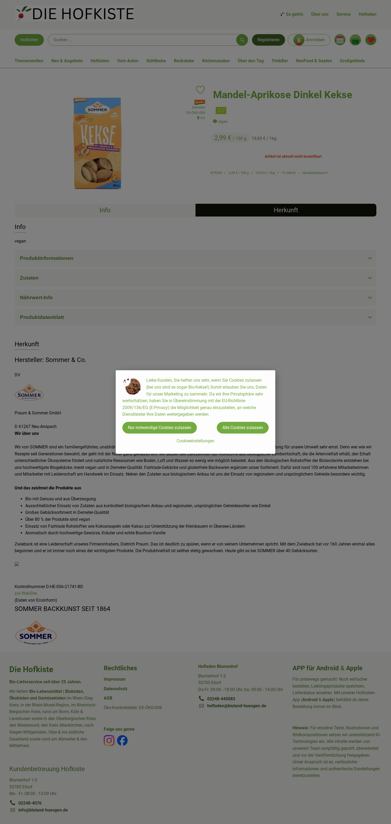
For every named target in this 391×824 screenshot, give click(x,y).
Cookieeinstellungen (195, 440)
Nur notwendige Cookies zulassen (159, 427)
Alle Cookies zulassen (242, 427)
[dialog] (195, 412)
